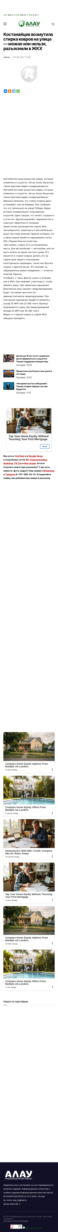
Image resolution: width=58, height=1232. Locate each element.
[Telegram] (14, 91)
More (44, 446)
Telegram (10, 474)
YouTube (19, 456)
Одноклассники (38, 459)
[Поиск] (53, 24)
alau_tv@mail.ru (20, 1200)
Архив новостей (10, 1204)
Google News (35, 456)
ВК (27, 459)
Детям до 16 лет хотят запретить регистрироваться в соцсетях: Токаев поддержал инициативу (33, 359)
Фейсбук (8, 463)
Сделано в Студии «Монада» (15, 1221)
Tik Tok (18, 463)
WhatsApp (48, 470)
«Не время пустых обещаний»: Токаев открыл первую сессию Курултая (32, 386)
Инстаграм (30, 463)
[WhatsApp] (18, 91)
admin (6, 57)
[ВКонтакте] (5, 91)
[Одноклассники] (9, 91)
